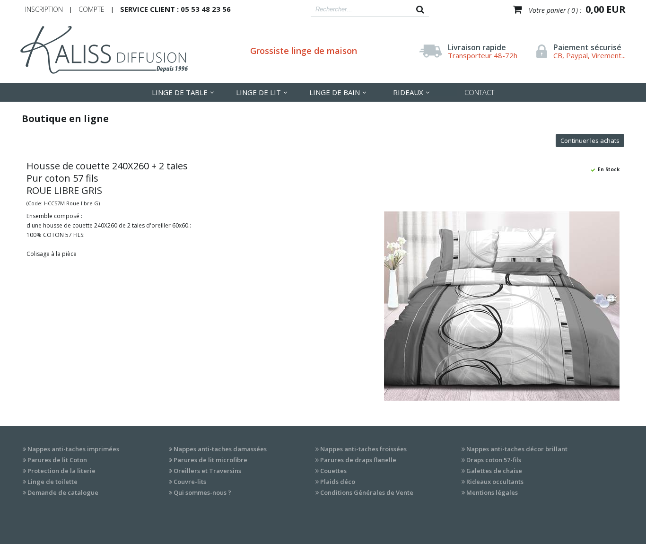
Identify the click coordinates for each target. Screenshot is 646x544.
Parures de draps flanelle (358, 460)
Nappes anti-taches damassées (220, 449)
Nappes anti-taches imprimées (73, 449)
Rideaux (408, 92)
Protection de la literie (61, 470)
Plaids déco (337, 481)
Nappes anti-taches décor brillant (516, 449)
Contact (479, 92)
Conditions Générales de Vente (366, 492)
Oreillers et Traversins (207, 470)
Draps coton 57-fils (493, 460)
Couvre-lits (190, 481)
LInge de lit (258, 92)
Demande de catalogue (62, 492)
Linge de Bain (334, 92)
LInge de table (180, 92)
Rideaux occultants (495, 481)
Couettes (333, 470)
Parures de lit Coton (57, 460)
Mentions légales (492, 492)
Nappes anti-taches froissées (363, 449)
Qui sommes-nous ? (202, 492)
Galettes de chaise (494, 470)
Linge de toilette (52, 481)
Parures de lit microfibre (210, 460)
